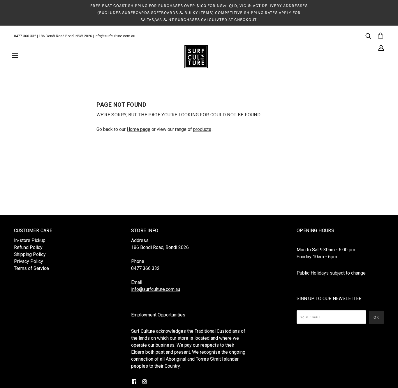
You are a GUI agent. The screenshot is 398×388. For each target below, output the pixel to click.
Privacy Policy (28, 261)
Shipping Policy (30, 254)
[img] (368, 36)
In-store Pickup (29, 240)
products (202, 129)
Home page (138, 129)
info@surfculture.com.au (115, 36)
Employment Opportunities (158, 315)
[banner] (196, 56)
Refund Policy (28, 247)
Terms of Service (31, 268)
